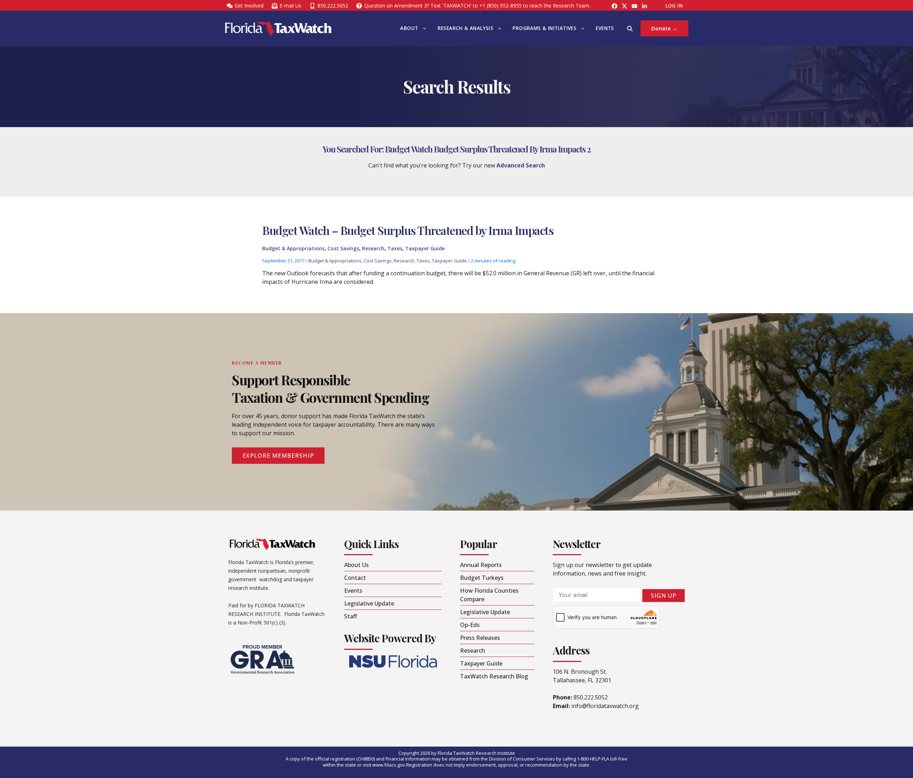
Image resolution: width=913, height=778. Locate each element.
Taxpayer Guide (425, 248)
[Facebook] (614, 6)
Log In (674, 5)
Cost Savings (343, 248)
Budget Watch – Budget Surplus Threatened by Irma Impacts (407, 230)
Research (373, 248)
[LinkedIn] (644, 6)
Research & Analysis (466, 28)
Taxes (394, 248)
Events (605, 28)
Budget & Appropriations (293, 248)
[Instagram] (624, 6)
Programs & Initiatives (544, 28)
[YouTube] (634, 6)
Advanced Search (520, 165)
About (409, 28)
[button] (422, 28)
